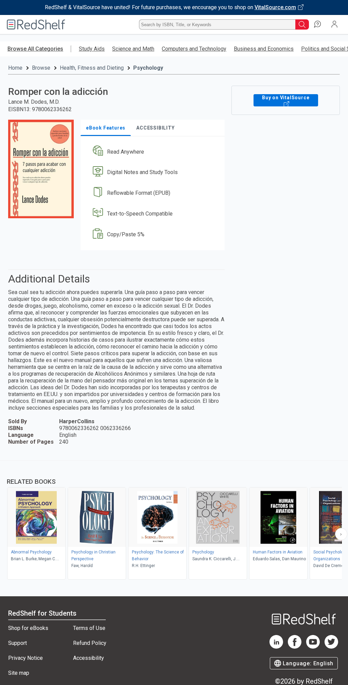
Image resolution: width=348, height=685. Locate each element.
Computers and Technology (194, 49)
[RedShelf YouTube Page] (313, 647)
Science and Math (133, 49)
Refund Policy (89, 643)
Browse (41, 68)
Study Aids (92, 49)
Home (15, 68)
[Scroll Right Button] (341, 534)
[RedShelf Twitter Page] (331, 647)
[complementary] (174, 520)
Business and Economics (264, 49)
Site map (18, 673)
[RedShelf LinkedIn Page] (276, 647)
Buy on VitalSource (285, 97)
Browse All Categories (35, 49)
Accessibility (88, 658)
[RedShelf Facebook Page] (294, 647)
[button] (151, 151)
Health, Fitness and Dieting (92, 68)
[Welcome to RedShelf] (36, 24)
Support (17, 643)
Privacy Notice (25, 658)
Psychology (148, 68)
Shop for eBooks (28, 628)
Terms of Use (89, 628)
